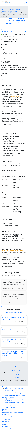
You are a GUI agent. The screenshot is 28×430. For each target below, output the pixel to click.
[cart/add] (3, 321)
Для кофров (8, 418)
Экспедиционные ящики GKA (13, 394)
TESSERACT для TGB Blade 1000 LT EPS (12, 167)
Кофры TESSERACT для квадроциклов (15, 395)
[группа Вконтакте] (15, 368)
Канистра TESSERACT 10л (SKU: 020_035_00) (13, 340)
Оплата (16, 374)
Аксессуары (5, 414)
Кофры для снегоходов (8, 397)
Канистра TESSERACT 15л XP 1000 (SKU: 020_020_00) (9, 21)
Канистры (5, 404)
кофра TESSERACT (16, 96)
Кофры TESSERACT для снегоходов (14, 402)
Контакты (16, 378)
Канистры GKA (9, 406)
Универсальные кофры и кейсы (13, 392)
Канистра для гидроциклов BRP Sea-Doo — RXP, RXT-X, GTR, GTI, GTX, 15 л (14, 353)
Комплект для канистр (10, 329)
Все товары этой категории (14, 312)
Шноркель (5, 411)
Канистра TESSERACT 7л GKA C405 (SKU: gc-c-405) (21, 20)
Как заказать (16, 371)
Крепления (8, 419)
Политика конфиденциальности (16, 376)
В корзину (4, 80)
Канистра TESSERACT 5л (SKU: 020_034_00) (13, 318)
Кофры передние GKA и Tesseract (14, 388)
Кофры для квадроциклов (9, 387)
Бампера (4, 409)
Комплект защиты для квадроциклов (12, 412)
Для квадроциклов (10, 416)
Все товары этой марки (7, 307)
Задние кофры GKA (10, 390)
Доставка (16, 372)
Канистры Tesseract (10, 407)
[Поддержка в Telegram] (15, 366)
